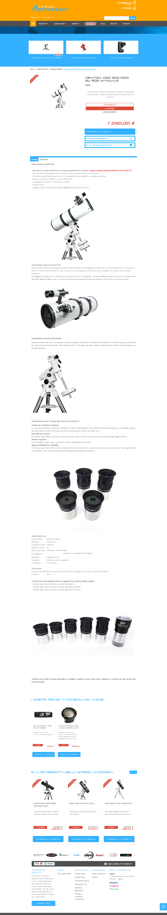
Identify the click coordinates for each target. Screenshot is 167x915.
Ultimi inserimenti (98, 874)
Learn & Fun (59, 24)
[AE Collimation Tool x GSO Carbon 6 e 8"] (69, 715)
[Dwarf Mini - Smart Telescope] (121, 47)
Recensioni (44, 159)
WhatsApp (113, 889)
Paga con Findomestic (97, 138)
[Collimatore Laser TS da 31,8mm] (43, 715)
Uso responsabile (64, 874)
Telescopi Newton (56, 69)
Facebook (113, 882)
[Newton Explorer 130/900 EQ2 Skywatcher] (48, 789)
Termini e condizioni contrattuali (79, 896)
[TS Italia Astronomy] (49, 8)
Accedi (126, 8)
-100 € (58, 54)
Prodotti (42, 24)
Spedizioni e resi (81, 884)
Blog (103, 24)
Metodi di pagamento (79, 889)
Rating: (42, 17)
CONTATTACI (43, 903)
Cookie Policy (80, 877)
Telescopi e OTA (42, 69)
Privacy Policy (80, 874)
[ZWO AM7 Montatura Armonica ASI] (83, 47)
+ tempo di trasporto (110, 112)
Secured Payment (120, 864)
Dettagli (34, 159)
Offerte (90, 24)
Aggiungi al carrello (43, 754)
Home (32, 69)
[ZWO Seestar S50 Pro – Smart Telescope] (46, 47)
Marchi (75, 24)
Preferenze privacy (82, 881)
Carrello (124, 3)
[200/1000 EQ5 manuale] (119, 789)
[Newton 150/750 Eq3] (83, 789)
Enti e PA (114, 24)
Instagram (113, 886)
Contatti (126, 24)
